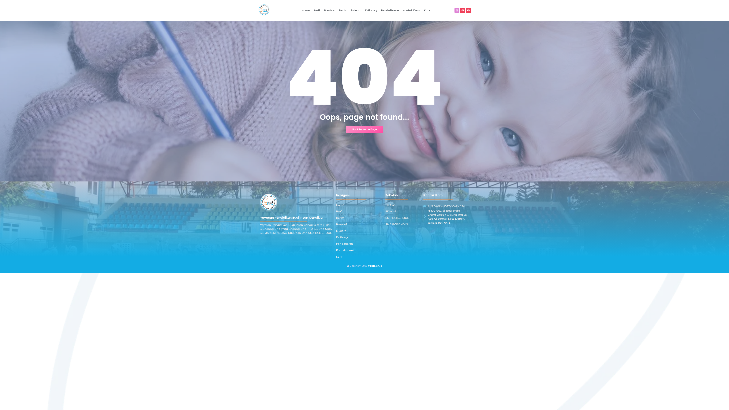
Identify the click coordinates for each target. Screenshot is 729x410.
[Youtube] (462, 10)
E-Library (342, 237)
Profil (339, 211)
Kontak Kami (345, 250)
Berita (340, 218)
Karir (339, 256)
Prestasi (341, 224)
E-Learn (341, 231)
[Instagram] (456, 10)
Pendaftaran (344, 243)
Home (340, 205)
